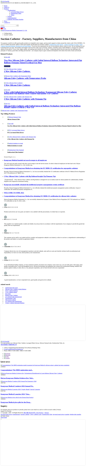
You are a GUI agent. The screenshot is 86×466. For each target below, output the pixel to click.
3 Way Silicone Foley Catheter (17, 85)
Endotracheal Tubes (16, 13)
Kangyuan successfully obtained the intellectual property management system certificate (34, 185)
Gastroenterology (12, 18)
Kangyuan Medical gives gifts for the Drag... (16, 402)
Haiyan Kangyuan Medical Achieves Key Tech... (17, 378)
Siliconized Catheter (10, 300)
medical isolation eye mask (71, 44)
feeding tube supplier (75, 414)
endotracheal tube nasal (11, 287)
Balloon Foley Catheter (11, 295)
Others (12, 15)
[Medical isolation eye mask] (15, 143)
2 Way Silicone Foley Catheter (17, 71)
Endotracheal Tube (47, 414)
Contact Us (7, 22)
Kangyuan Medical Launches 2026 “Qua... (15, 394)
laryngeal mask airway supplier (61, 414)
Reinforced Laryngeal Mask (23, 46)
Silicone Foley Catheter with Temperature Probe (25, 78)
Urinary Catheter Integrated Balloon (14, 303)
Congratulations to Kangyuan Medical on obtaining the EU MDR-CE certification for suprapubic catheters (41, 168)
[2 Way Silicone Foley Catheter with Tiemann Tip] (21, 137)
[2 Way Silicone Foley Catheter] (13, 69)
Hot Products (39, 412)
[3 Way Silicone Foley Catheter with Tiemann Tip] (18, 96)
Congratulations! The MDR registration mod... (17, 370)
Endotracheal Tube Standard (15, 152)
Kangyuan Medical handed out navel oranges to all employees (25, 160)
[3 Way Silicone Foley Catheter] (13, 83)
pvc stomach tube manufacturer (13, 297)
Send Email (4, 417)
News (5, 21)
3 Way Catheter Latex (35, 414)
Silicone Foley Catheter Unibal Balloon (15, 289)
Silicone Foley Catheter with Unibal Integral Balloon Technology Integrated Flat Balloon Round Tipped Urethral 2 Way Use (42, 106)
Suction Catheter (24, 414)
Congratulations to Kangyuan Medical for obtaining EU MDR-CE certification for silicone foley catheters (40, 196)
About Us (6, 7)
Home (5, 5)
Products (6, 9)
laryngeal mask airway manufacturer (10, 414)
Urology (9, 16)
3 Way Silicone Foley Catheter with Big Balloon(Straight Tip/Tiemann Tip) (30, 176)
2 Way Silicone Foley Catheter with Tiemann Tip (20, 139)
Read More (7, 66)
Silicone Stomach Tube (13, 119)
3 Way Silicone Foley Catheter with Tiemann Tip (25, 99)
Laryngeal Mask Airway (17, 12)
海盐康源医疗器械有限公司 (9, 344)
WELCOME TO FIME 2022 (14, 193)
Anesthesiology (11, 10)
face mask (8, 293)
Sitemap (47, 412)
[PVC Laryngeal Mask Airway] (16, 130)
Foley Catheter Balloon (11, 290)
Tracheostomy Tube (10, 298)
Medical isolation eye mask (14, 145)
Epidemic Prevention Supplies (15, 19)
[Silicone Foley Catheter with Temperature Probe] (17, 76)
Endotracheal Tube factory (56, 44)
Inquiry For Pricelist (6, 411)
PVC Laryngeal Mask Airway (15, 132)
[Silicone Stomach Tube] (14, 117)
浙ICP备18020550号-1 (30, 412)
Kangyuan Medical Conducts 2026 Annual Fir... (17, 386)
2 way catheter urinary (11, 292)
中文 (4, 28)
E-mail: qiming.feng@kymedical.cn (13, 349)
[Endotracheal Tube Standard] (15, 150)
